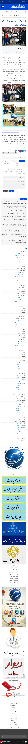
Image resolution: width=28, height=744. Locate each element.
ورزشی (24, 14)
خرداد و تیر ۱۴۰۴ (22, 274)
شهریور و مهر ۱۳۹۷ (21, 434)
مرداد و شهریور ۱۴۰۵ (21, 251)
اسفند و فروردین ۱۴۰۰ (21, 350)
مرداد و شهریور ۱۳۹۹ (21, 387)
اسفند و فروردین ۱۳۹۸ (21, 396)
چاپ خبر (13, 15)
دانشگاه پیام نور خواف (14, 574)
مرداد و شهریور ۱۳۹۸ (21, 411)
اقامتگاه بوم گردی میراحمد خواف (14, 584)
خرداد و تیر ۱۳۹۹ (22, 390)
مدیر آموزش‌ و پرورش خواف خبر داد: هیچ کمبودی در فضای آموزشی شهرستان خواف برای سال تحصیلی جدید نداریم (14, 202)
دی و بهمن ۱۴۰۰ (22, 354)
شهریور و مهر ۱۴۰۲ (21, 316)
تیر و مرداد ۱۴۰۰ (22, 366)
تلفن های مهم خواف (14, 713)
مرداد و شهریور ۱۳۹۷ (21, 436)
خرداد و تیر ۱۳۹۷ (22, 440)
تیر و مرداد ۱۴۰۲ (22, 320)
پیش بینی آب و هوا (14, 475)
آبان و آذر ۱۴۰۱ (22, 335)
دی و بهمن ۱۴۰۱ (22, 331)
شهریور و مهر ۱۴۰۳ (21, 293)
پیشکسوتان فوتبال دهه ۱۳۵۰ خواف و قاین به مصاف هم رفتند (13, 141)
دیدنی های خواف (14, 720)
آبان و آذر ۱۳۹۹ (22, 381)
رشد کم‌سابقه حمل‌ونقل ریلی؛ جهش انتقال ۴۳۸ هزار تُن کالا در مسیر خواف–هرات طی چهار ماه (14, 231)
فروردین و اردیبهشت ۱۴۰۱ (20, 348)
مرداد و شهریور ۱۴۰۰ (21, 364)
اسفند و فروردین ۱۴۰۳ (21, 281)
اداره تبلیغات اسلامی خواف (14, 573)
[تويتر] (16, 151)
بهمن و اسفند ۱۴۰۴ (21, 258)
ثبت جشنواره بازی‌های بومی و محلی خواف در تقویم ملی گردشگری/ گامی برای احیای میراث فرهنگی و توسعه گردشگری (14, 225)
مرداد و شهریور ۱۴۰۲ (21, 318)
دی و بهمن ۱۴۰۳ (22, 285)
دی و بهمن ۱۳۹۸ (22, 400)
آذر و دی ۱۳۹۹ (22, 379)
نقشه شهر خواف (14, 703)
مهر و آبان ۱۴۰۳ (22, 291)
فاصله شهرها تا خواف (14, 705)
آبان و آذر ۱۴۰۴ (22, 264)
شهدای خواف (14, 711)
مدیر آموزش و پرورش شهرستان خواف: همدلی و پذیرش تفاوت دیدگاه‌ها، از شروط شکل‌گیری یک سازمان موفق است (14, 207)
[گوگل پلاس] (19, 151)
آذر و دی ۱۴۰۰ (22, 356)
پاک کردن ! (6, 191)
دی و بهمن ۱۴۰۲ (22, 310)
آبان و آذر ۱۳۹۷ (22, 429)
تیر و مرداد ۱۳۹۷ (22, 438)
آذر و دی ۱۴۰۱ (22, 333)
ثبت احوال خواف (14, 569)
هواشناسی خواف (14, 567)
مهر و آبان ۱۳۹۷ (22, 431)
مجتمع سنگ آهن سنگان (14, 580)
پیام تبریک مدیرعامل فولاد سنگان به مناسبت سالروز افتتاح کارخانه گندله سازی (14, 235)
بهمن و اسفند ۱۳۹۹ (21, 375)
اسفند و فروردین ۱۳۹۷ (21, 421)
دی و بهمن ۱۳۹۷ (22, 425)
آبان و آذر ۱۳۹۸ (22, 404)
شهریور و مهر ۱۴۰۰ (22, 362)
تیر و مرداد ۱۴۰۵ (22, 253)
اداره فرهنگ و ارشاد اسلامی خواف (14, 582)
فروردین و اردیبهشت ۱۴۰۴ (20, 278)
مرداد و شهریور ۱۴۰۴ (21, 270)
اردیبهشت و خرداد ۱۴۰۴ (20, 276)
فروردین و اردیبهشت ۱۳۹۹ (20, 394)
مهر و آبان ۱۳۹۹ (22, 383)
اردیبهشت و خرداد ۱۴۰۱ (21, 346)
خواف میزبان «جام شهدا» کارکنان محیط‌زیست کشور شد (14, 143)
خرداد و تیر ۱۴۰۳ (22, 299)
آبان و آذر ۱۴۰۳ (22, 289)
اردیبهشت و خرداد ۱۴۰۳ (20, 302)
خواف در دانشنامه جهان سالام (14, 728)
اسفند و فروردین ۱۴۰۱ (21, 327)
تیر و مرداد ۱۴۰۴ (22, 272)
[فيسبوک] (21, 151)
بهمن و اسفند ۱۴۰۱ (21, 329)
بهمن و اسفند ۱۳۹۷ (21, 423)
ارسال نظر (11, 191)
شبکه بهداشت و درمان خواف (14, 571)
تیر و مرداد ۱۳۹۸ (22, 413)
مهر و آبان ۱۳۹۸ (22, 406)
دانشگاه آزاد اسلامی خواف (14, 578)
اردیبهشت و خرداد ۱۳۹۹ (20, 392)
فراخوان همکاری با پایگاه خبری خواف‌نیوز (17, 211)
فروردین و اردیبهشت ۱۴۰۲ (20, 325)
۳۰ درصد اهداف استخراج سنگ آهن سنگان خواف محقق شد (13, 217)
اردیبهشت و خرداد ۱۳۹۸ (20, 417)
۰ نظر (19, 15)
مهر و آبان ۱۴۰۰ (22, 360)
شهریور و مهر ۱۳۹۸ (21, 408)
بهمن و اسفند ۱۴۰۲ (21, 308)
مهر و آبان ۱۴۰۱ (22, 337)
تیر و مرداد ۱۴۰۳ (22, 297)
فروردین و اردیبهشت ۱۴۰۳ (20, 304)
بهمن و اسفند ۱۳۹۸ (21, 398)
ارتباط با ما (14, 715)
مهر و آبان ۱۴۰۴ (22, 266)
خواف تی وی (14, 709)
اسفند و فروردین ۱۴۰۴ (21, 255)
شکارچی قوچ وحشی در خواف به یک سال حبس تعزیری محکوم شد (15, 220)
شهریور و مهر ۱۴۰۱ (22, 339)
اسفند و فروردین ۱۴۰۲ (21, 306)
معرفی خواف (14, 722)
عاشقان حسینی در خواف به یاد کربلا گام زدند (16, 214)
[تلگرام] (24, 151)
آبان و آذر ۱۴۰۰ (22, 358)
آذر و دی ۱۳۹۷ (22, 427)
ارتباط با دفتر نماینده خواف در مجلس (14, 726)
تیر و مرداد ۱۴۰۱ (22, 343)
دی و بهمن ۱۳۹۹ (22, 377)
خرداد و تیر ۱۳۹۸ (22, 415)
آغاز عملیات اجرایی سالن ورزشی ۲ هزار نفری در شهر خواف (14, 139)
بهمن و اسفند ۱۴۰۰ (21, 352)
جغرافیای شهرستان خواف (14, 724)
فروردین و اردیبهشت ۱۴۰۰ (20, 373)
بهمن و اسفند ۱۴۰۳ (21, 283)
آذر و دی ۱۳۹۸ (22, 402)
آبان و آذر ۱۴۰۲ (22, 314)
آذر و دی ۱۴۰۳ (22, 287)
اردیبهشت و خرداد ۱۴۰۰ (21, 371)
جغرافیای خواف (14, 716)
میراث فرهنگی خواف (14, 576)
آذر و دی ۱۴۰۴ (22, 262)
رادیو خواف (14, 707)
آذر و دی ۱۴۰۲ (22, 312)
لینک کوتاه (19, 153)
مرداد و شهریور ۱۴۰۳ (21, 295)
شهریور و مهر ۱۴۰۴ (21, 268)
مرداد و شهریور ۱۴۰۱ (21, 341)
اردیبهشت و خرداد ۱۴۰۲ (21, 322)
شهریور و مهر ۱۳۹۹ (21, 385)
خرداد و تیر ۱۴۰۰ (22, 369)
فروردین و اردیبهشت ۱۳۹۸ (20, 419)
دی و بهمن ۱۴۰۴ (22, 260)
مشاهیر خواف (14, 718)
